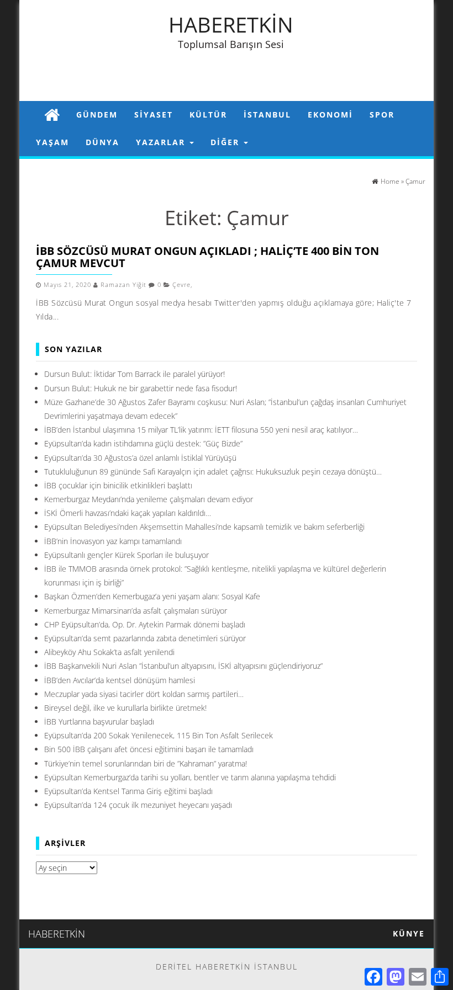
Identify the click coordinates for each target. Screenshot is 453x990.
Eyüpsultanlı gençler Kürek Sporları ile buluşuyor (126, 555)
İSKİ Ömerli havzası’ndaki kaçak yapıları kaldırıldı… (127, 513)
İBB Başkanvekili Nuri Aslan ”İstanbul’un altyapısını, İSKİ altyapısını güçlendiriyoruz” (183, 666)
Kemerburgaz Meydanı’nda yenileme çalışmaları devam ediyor (148, 499)
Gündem (97, 114)
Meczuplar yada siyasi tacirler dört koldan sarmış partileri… (144, 694)
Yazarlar (162, 142)
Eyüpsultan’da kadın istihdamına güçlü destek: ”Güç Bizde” (143, 443)
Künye (409, 933)
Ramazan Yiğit (123, 285)
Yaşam (52, 142)
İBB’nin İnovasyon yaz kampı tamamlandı (113, 541)
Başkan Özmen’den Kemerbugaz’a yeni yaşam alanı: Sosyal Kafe (152, 596)
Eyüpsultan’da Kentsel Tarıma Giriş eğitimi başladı (128, 791)
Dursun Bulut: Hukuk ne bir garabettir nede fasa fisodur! (140, 388)
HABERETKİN (230, 24)
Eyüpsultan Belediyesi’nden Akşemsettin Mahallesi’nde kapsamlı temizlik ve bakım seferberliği (204, 526)
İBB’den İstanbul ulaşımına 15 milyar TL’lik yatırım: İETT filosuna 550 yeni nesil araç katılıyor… (201, 429)
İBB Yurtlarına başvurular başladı (99, 721)
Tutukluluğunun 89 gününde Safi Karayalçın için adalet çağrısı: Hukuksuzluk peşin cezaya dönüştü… (213, 471)
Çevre (181, 285)
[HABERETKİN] (52, 114)
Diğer (226, 142)
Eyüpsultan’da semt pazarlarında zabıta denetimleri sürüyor (145, 638)
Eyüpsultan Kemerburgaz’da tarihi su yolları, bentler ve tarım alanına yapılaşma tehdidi (190, 777)
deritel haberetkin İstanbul (227, 966)
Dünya (102, 142)
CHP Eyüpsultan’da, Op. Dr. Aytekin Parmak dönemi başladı (144, 624)
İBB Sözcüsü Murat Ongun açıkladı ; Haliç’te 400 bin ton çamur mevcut (207, 256)
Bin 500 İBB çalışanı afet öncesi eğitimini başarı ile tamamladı (149, 749)
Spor (382, 114)
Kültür (208, 114)
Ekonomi (330, 114)
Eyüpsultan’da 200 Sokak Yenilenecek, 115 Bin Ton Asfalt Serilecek (158, 735)
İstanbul (267, 114)
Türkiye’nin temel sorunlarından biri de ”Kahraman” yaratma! (145, 763)
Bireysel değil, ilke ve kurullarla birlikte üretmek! (125, 707)
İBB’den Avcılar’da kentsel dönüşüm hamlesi (119, 680)
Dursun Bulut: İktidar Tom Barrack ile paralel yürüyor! (134, 374)
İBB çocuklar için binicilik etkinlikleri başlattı (118, 485)
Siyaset (153, 114)
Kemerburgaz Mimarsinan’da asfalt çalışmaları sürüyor (135, 610)
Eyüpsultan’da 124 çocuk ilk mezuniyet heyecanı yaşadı (138, 805)
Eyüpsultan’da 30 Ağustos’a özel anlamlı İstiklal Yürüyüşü (140, 458)
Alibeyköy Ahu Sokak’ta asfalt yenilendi (109, 652)
